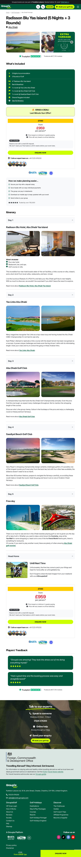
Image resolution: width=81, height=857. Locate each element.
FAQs (48, 730)
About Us (9, 812)
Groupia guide (41, 774)
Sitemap (9, 826)
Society (9, 818)
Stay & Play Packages (38, 809)
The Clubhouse (59, 806)
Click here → (65, 2)
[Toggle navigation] (78, 7)
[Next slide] (71, 42)
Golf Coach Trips (60, 812)
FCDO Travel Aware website (53, 772)
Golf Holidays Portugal (38, 818)
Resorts (32, 815)
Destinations (34, 806)
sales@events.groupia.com (18, 798)
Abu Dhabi (13, 27)
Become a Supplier (60, 818)
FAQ (7, 823)
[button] (43, 7)
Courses (33, 812)
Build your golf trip (65, 7)
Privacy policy (11, 845)
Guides (56, 809)
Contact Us (10, 821)
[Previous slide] (9, 42)
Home (7, 12)
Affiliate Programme (61, 815)
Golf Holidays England (38, 821)
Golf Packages (15, 12)
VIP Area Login (11, 806)
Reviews (9, 815)
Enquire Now (40, 153)
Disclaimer (10, 848)
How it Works (11, 809)
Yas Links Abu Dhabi (27, 350)
